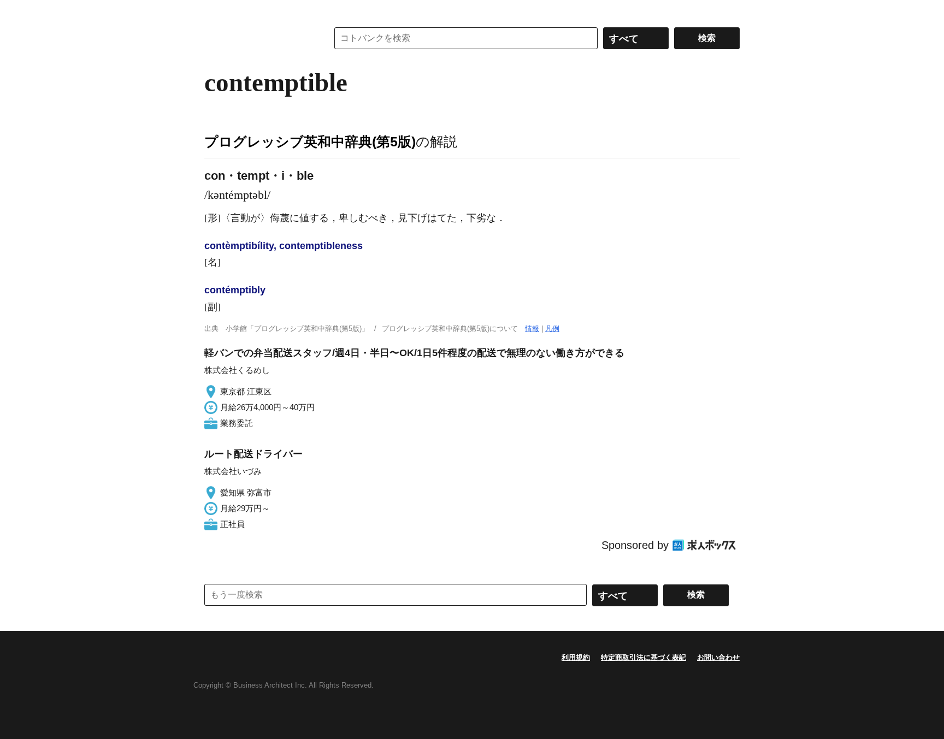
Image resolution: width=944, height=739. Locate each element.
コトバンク (258, 38)
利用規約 (576, 657)
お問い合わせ (718, 657)
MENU (215, 11)
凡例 (552, 328)
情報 (532, 328)
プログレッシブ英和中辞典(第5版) (310, 141)
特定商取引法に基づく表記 (643, 657)
